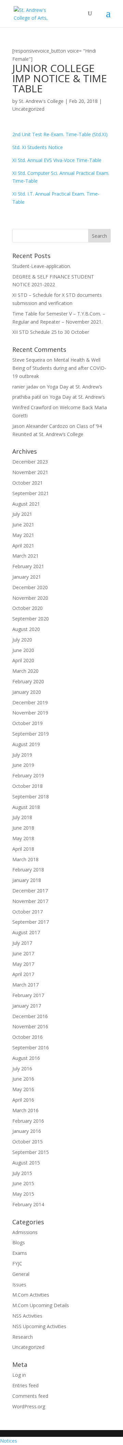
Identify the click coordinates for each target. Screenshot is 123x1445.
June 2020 (23, 650)
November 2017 (30, 901)
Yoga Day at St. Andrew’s (74, 386)
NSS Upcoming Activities (39, 1326)
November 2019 (30, 712)
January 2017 (26, 1006)
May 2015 (23, 1194)
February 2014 (28, 1204)
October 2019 (27, 723)
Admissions (25, 1232)
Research (22, 1337)
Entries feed (25, 1385)
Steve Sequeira (28, 360)
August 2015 (26, 1162)
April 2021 (23, 545)
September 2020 (30, 618)
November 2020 (30, 598)
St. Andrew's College (41, 101)
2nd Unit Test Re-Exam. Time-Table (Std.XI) (60, 134)
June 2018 (23, 828)
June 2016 (23, 1079)
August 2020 (26, 629)
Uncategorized (28, 109)
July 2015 (22, 1173)
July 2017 (22, 943)
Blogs (18, 1242)
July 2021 (22, 514)
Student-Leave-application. (41, 266)
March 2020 (25, 671)
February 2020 (28, 681)
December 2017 (30, 890)
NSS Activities (27, 1316)
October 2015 (27, 1141)
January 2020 (26, 692)
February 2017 (28, 995)
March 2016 (25, 1110)
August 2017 (26, 932)
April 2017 (23, 974)
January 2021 (26, 577)
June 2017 (23, 953)
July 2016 (22, 1068)
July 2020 (22, 639)
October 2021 (27, 483)
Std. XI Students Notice (37, 147)
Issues (19, 1284)
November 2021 (30, 472)
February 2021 (28, 566)
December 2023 (30, 461)
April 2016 (23, 1100)
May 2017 (23, 964)
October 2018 (27, 786)
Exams (19, 1253)
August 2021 (26, 504)
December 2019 (30, 702)
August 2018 (26, 807)
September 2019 (30, 733)
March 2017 (25, 984)
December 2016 (30, 1016)
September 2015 (30, 1152)
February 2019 (28, 775)
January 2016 (26, 1131)
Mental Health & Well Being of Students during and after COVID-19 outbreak (59, 368)
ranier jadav (25, 386)
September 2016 (30, 1047)
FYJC (17, 1263)
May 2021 (23, 535)
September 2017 (30, 922)
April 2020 (23, 660)
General (20, 1274)
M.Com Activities (30, 1295)
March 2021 (25, 556)
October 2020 (27, 608)
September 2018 (30, 796)
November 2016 (30, 1026)
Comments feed (30, 1396)
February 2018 (28, 869)
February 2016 (28, 1121)
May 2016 (23, 1089)
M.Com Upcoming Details (40, 1305)
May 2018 (23, 838)
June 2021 (23, 524)
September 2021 (30, 493)
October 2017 (27, 911)
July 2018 (22, 817)
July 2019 (22, 755)
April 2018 (23, 849)
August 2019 (26, 744)
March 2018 (25, 859)
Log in (19, 1375)
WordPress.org (28, 1406)
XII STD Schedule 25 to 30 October (50, 332)
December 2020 (30, 587)
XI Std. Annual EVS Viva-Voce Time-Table (56, 160)
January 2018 (26, 880)
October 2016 (27, 1037)
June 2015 (23, 1183)
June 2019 (23, 765)
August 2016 (26, 1058)
